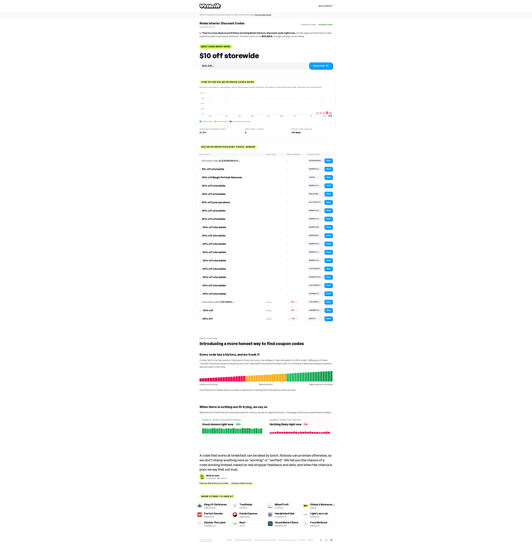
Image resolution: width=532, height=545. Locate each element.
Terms (310, 540)
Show (328, 161)
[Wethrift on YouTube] (331, 540)
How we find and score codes (214, 483)
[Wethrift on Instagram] (326, 540)
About (229, 540)
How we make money (263, 15)
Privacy (302, 540)
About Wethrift (325, 6)
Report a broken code (287, 540)
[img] (266, 104)
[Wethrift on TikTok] (321, 540)
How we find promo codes (265, 540)
